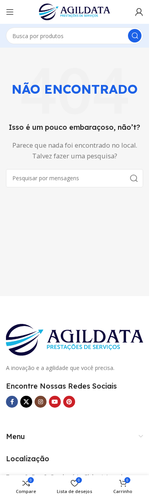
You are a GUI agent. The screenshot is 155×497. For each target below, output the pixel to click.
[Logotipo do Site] (74, 11)
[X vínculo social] (26, 402)
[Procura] (134, 35)
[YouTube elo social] (55, 402)
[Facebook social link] (12, 402)
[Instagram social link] (40, 402)
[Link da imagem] (74, 339)
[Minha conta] (139, 12)
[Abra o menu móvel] (10, 12)
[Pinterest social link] (69, 402)
